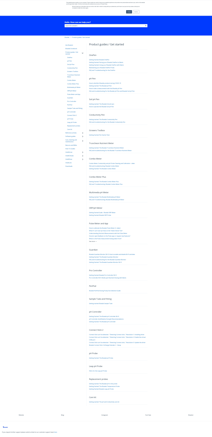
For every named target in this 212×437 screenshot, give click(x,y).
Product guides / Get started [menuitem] (71, 53)
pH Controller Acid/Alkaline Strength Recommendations (106, 319)
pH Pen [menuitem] (69, 61)
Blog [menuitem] (62, 415)
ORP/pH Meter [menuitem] (71, 91)
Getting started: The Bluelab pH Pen (100, 86)
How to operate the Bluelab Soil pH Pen (101, 107)
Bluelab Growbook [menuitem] (71, 48)
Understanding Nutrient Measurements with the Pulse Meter (108, 233)
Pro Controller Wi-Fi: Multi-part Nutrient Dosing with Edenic (107, 278)
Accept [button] (129, 11)
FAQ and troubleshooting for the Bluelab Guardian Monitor (107, 260)
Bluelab (67, 37)
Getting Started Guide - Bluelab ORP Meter (102, 212)
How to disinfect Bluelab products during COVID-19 (105, 83)
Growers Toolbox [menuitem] (72, 71)
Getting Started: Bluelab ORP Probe (100, 215)
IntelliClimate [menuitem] (69, 156)
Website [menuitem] (21, 415)
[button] (82, 52)
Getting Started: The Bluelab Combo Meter (102, 169)
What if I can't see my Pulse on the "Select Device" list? (105, 231)
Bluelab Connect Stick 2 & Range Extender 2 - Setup (105, 345)
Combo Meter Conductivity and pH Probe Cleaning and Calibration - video (112, 163)
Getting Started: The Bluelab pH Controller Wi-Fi (104, 316)
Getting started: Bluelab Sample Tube (100, 303)
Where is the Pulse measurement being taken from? (105, 239)
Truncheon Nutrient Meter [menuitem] (73, 76)
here (55, 432)
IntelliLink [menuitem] (68, 163)
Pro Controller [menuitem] (71, 101)
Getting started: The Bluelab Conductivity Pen (103, 119)
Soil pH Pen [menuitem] (70, 64)
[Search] (145, 25)
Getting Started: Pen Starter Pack (99, 135)
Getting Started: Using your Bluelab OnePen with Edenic (106, 65)
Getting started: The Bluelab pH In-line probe (103, 384)
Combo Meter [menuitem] (71, 80)
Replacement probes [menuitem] (73, 126)
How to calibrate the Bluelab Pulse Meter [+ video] (104, 228)
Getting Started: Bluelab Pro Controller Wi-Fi (103, 275)
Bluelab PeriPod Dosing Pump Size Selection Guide (104, 291)
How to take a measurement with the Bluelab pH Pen (105, 88)
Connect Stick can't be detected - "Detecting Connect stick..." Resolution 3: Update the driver (117, 342)
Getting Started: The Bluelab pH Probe (101, 358)
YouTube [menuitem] (148, 415)
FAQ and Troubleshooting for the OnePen (102, 70)
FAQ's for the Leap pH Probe (98, 371)
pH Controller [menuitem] (71, 112)
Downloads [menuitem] (68, 166)
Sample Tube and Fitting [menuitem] (74, 108)
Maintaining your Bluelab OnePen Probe (101, 68)
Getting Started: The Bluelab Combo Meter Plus (104, 181)
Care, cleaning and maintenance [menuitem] (71, 141)
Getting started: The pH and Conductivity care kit (104, 402)
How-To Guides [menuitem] (70, 149)
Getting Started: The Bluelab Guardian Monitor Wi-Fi (105, 262)
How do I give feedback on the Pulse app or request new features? (109, 236)
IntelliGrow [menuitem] (68, 152)
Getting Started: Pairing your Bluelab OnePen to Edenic (106, 62)
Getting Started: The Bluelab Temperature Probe (104, 386)
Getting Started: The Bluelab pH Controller (102, 322)
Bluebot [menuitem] (190, 415)
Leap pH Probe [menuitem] (72, 122)
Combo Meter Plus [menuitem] (73, 84)
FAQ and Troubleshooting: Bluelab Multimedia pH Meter (106, 200)
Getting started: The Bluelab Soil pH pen (101, 104)
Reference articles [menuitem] (71, 133)
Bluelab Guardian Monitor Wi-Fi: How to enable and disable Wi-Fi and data (112, 254)
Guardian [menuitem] (70, 98)
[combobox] (104, 25)
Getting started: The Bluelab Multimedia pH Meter (104, 197)
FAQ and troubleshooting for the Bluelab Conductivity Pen (107, 122)
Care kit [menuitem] (69, 129)
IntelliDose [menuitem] (68, 159)
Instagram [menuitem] (104, 415)
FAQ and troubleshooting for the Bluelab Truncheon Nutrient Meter (110, 150)
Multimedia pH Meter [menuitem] (73, 87)
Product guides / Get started (81, 37)
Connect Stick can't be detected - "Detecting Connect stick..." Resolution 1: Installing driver (116, 334)
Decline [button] (136, 11)
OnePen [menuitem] (69, 57)
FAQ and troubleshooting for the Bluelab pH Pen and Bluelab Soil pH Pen (112, 91)
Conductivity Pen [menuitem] (72, 68)
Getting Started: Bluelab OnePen (99, 60)
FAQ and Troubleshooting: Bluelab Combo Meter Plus (105, 184)
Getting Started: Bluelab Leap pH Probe (101, 389)
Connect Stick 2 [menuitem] (72, 115)
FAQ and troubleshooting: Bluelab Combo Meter (104, 166)
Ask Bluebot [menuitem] (69, 45)
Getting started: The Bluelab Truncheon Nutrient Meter (106, 148)
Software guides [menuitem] (70, 136)
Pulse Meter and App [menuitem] (73, 94)
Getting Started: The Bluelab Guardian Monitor (103, 257)
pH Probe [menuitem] (70, 119)
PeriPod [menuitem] (69, 105)
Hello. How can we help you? (78, 22)
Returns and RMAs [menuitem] (71, 145)
